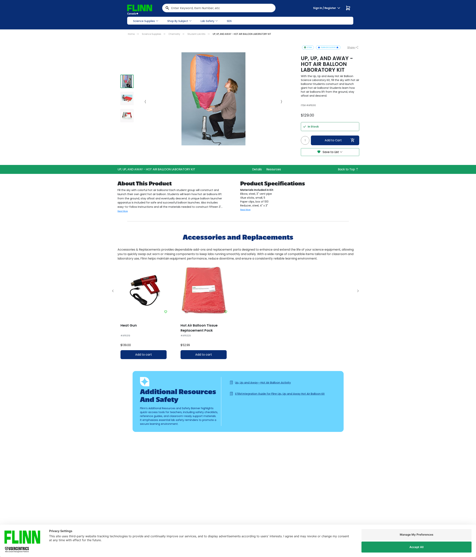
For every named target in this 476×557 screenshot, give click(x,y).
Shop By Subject (177, 21)
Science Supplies (144, 21)
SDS (229, 21)
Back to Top (347, 169)
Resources (273, 169)
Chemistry (174, 34)
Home (131, 34)
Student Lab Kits (196, 34)
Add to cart (143, 354)
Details (257, 169)
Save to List (331, 152)
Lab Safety (207, 21)
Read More (123, 211)
